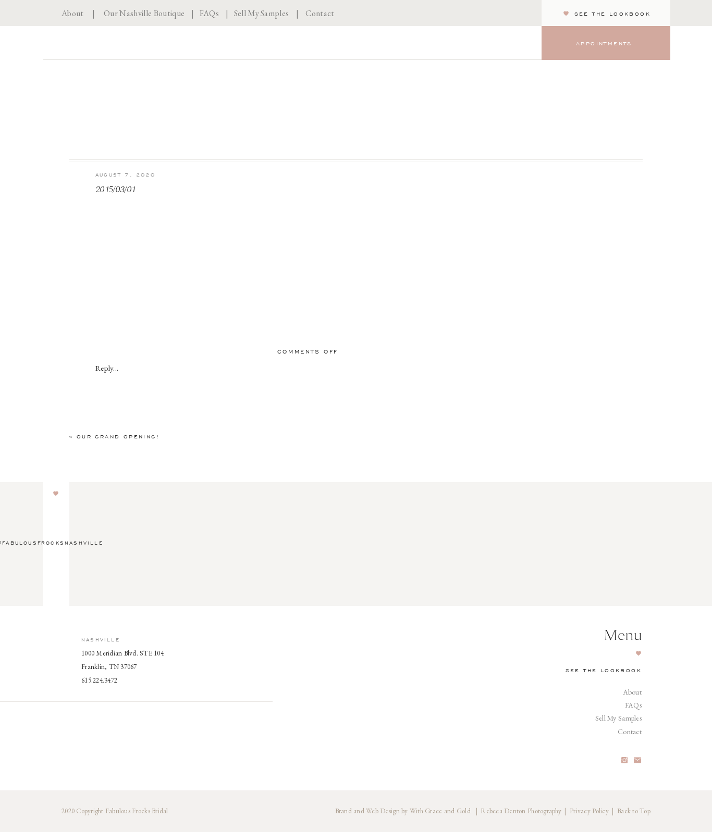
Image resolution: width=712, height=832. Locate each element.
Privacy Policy (589, 810)
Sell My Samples (261, 13)
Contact (319, 13)
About (73, 13)
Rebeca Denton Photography (521, 810)
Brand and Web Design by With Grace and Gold (403, 810)
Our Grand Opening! (118, 436)
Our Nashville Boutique (144, 13)
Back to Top (633, 810)
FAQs (209, 13)
